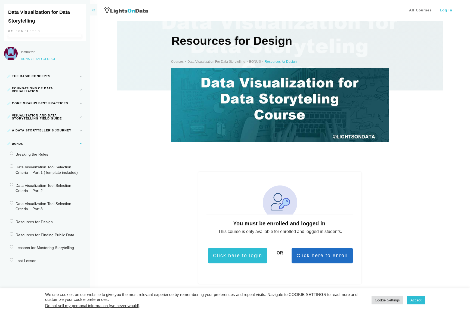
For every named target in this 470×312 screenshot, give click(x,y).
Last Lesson (26, 261)
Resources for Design (34, 222)
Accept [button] (416, 300)
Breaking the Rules (32, 154)
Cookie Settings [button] (387, 300)
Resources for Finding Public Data (45, 235)
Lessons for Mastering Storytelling (45, 247)
